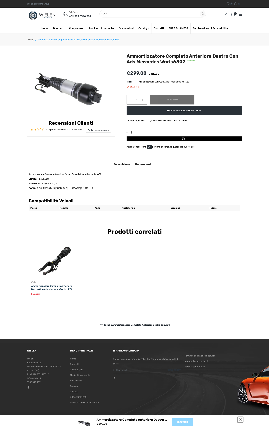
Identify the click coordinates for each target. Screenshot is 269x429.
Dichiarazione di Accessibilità (84, 402)
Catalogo (74, 386)
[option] (54, 274)
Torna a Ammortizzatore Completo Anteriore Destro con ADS (136, 324)
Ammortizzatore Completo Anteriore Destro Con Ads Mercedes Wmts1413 (51, 288)
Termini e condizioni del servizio (200, 355)
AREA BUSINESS (78, 397)
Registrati (175, 370)
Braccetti (74, 364)
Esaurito (182, 422)
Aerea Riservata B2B (195, 366)
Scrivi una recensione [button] (98, 130)
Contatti (74, 391)
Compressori (76, 369)
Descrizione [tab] (122, 164)
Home (31, 39)
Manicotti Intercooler (80, 375)
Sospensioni (76, 380)
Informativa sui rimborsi (196, 361)
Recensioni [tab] (143, 164)
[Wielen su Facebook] (114, 378)
